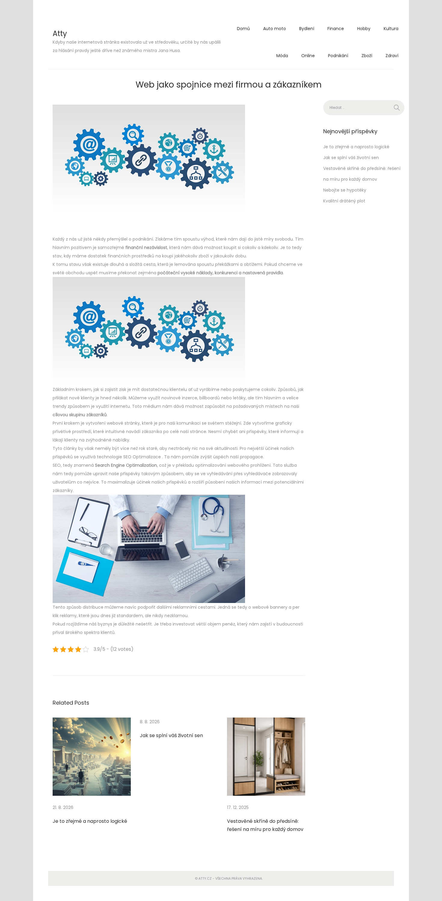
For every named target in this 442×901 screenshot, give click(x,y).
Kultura (391, 29)
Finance (335, 29)
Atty (60, 33)
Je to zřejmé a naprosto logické (90, 821)
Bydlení (306, 29)
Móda (282, 56)
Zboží (366, 56)
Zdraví (391, 56)
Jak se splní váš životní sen (171, 735)
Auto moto (274, 29)
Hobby (363, 29)
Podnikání (338, 56)
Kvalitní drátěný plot (344, 201)
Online (308, 56)
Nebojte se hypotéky (344, 190)
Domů (243, 29)
